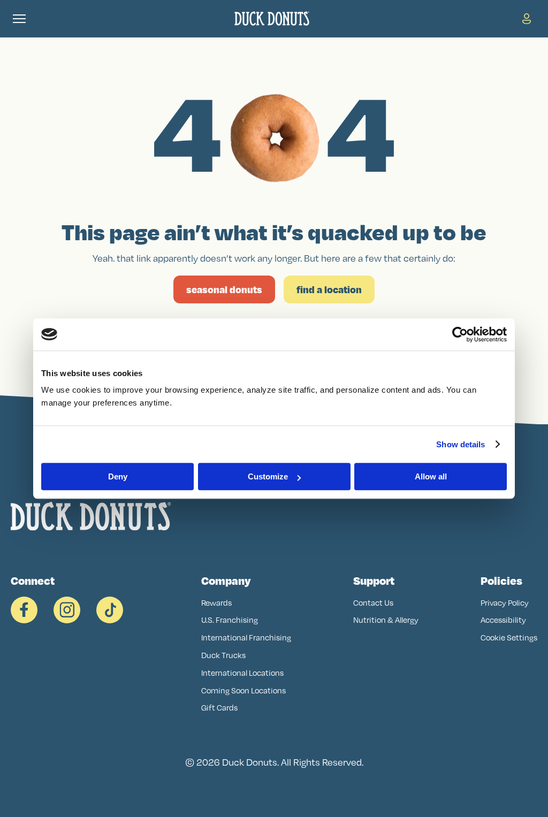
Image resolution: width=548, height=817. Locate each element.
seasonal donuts (224, 289)
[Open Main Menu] (19, 19)
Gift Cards (219, 707)
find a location (329, 289)
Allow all (431, 476)
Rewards (216, 602)
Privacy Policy (505, 602)
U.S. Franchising (229, 619)
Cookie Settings (509, 637)
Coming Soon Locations (243, 690)
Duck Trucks (223, 655)
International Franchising (246, 637)
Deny (117, 476)
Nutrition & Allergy (385, 619)
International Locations (242, 672)
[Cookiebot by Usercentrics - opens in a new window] (460, 334)
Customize (268, 476)
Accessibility (503, 619)
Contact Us (373, 602)
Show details (460, 444)
